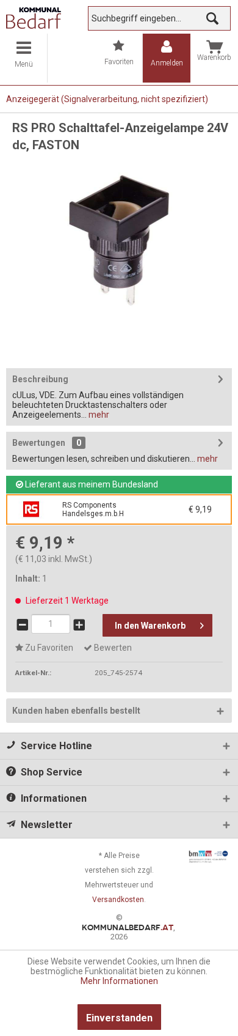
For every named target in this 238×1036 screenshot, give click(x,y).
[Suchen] (212, 18)
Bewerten (112, 648)
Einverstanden (119, 1018)
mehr (98, 415)
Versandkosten (118, 899)
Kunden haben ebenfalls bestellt (76, 711)
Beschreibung (40, 379)
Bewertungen (38, 443)
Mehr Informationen (119, 981)
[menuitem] (24, 58)
